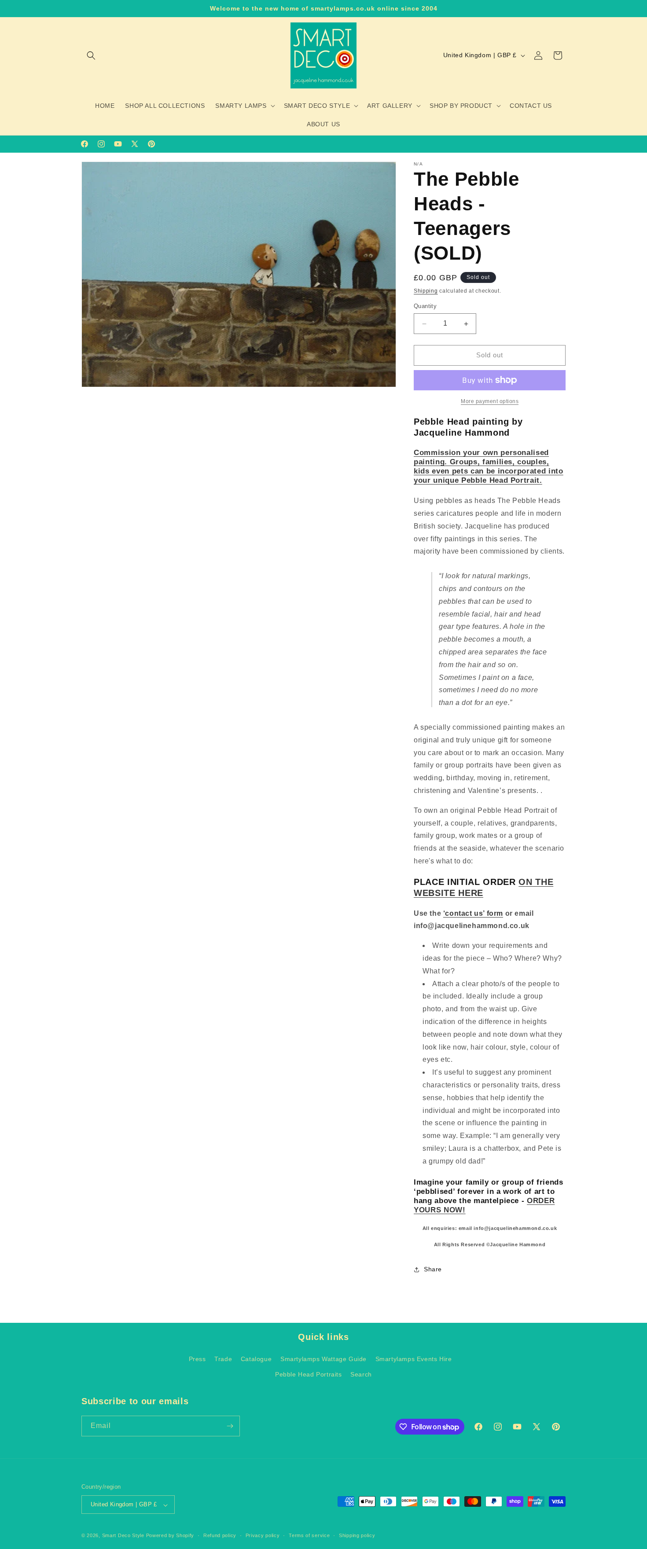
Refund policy (219, 1535)
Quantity (425, 306)
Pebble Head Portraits (308, 1374)
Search (361, 1374)
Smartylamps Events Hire (413, 1359)
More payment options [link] (489, 401)
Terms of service (309, 1535)
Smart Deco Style (124, 1535)
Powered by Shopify (170, 1535)
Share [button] (433, 1269)
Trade (223, 1359)
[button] (91, 55)
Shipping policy (357, 1535)
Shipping (426, 291)
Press (197, 1359)
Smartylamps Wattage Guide (323, 1359)
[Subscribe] (229, 1426)
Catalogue (256, 1359)
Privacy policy (263, 1535)
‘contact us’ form (473, 913)
